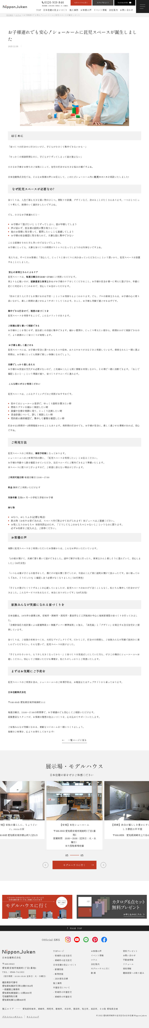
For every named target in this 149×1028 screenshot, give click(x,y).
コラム (18, 15)
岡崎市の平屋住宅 (63, 996)
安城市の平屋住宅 (63, 992)
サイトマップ (33, 1016)
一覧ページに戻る (77, 740)
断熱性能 (59, 973)
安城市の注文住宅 (63, 955)
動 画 (93, 972)
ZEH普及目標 (61, 978)
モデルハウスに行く (100, 968)
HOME (9, 15)
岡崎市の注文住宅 (63, 960)
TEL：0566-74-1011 (13, 971)
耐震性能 (59, 969)
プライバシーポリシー (12, 1016)
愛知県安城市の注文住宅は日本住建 (118, 1015)
